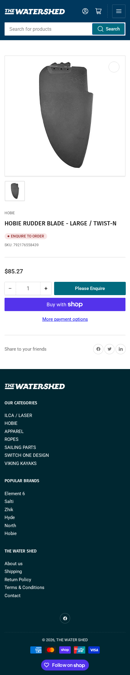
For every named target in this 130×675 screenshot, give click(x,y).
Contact (13, 595)
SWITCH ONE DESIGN (27, 455)
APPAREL (14, 431)
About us (14, 563)
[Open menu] (118, 11)
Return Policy (18, 579)
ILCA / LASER (18, 415)
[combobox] (65, 29)
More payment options (65, 319)
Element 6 (15, 493)
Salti (9, 501)
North (10, 525)
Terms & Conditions (24, 587)
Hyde (10, 517)
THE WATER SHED (72, 640)
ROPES (11, 439)
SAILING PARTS (20, 447)
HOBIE (11, 423)
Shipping (13, 571)
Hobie (10, 213)
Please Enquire (90, 288)
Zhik (9, 509)
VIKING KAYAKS (21, 463)
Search (113, 29)
